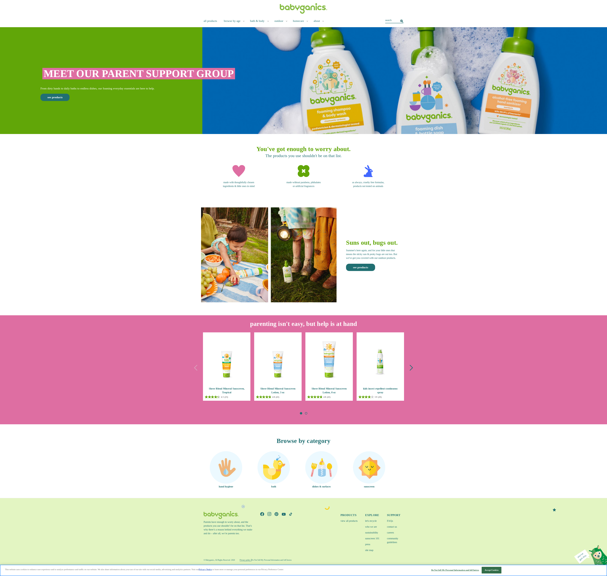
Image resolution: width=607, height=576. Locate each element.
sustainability (371, 532)
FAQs (390, 521)
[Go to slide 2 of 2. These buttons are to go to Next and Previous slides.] (306, 413)
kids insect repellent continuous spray (380, 390)
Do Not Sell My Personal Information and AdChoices (455, 570)
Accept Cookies (492, 570)
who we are (371, 526)
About (317, 20)
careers (390, 532)
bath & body (257, 20)
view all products (349, 521)
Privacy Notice (205, 569)
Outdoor (278, 20)
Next (411, 368)
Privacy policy (245, 560)
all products (210, 20)
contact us (392, 526)
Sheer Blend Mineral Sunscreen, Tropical (227, 390)
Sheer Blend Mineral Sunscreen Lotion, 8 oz (329, 390)
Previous (196, 368)
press (367, 544)
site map (369, 550)
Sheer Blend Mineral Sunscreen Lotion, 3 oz (277, 390)
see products (55, 97)
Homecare (298, 20)
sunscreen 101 (372, 538)
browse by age (232, 20)
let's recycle (371, 521)
